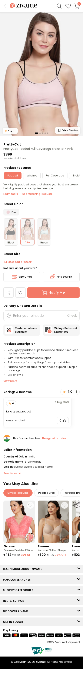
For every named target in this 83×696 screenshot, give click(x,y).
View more (10, 381)
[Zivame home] (23, 6)
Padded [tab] (12, 175)
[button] (5, 6)
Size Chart (25, 276)
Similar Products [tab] (18, 493)
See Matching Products (37, 194)
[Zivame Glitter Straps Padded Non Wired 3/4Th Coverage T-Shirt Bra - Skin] (53, 522)
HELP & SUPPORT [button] (15, 601)
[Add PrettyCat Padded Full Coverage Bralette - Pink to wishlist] (20, 292)
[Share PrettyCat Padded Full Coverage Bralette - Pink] (8, 292)
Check (72, 315)
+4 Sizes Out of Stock (17, 262)
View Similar (70, 130)
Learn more (10, 194)
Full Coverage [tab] (55, 175)
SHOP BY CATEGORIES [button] (19, 590)
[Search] (59, 6)
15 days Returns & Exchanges (65, 329)
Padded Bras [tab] (46, 493)
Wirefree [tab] (32, 175)
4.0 (10, 131)
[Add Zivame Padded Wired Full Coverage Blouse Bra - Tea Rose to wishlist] (30, 505)
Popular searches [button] (18, 579)
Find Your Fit (64, 276)
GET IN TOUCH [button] (14, 622)
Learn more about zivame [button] (23, 569)
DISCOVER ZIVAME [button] (16, 611)
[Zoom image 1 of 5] (41, 74)
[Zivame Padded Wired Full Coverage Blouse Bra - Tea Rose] (19, 522)
